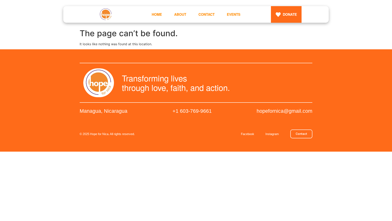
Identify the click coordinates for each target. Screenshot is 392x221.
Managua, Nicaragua (103, 111)
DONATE (290, 14)
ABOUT (180, 14)
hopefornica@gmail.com (284, 111)
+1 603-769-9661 (192, 111)
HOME (157, 14)
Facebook (247, 134)
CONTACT (206, 14)
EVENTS (233, 14)
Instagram (272, 134)
